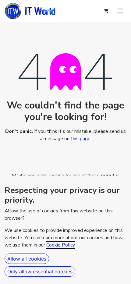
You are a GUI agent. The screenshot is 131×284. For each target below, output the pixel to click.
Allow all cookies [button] (26, 259)
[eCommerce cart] (106, 11)
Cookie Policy (60, 245)
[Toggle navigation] (120, 11)
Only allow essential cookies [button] (40, 271)
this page (80, 138)
